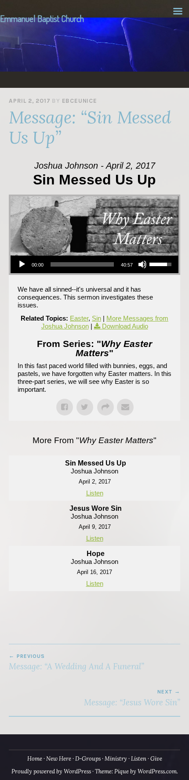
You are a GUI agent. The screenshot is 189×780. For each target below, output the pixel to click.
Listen (94, 493)
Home (34, 758)
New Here (58, 758)
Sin (96, 318)
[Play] (22, 264)
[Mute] (142, 264)
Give (156, 758)
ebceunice (79, 101)
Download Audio (125, 326)
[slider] (82, 264)
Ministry (116, 758)
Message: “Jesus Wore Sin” (132, 698)
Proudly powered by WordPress (51, 771)
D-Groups (88, 758)
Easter (79, 318)
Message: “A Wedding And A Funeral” (76, 662)
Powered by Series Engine (94, 609)
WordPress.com (157, 771)
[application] (94, 264)
